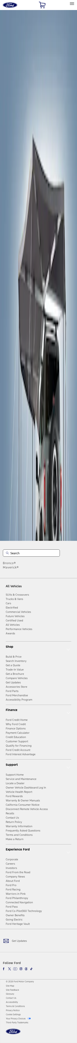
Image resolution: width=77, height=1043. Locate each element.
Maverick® (11, 567)
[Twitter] (9, 968)
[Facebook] (4, 968)
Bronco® (9, 563)
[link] (10, 986)
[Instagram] (21, 968)
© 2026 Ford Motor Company (20, 981)
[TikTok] (31, 968)
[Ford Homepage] (13, 1033)
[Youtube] (15, 968)
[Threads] (26, 968)
